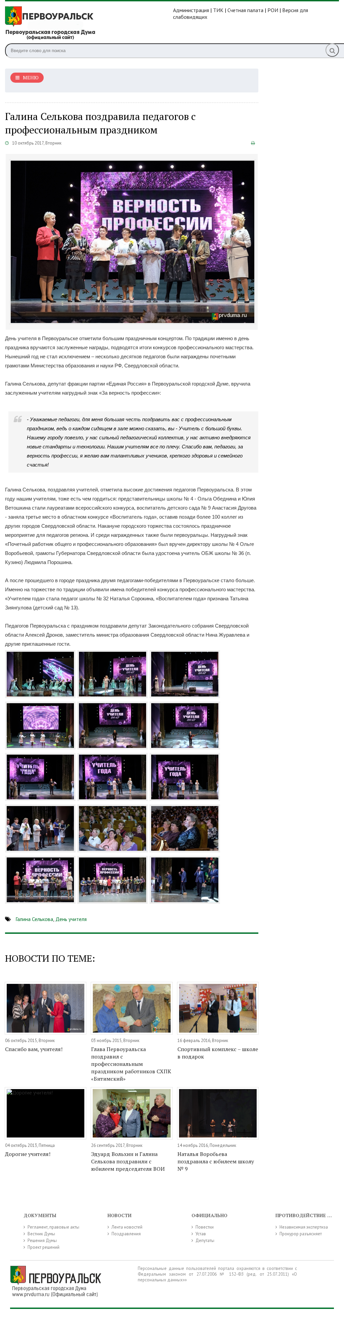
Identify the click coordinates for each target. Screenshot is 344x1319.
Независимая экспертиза (304, 1227)
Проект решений (43, 1247)
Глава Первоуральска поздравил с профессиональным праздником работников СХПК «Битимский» (131, 1063)
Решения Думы (42, 1240)
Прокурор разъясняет (301, 1234)
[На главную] (89, 23)
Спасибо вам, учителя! (33, 1049)
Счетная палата (245, 10)
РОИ (272, 10)
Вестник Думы (41, 1234)
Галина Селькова (34, 919)
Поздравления (126, 1234)
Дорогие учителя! (27, 1154)
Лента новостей (127, 1227)
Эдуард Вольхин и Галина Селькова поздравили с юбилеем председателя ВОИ (128, 1161)
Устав (201, 1234)
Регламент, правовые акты (53, 1227)
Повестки (205, 1227)
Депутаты (205, 1240)
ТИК (218, 10)
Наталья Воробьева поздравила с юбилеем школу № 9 (215, 1161)
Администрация (191, 10)
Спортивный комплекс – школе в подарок (217, 1052)
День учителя (71, 919)
